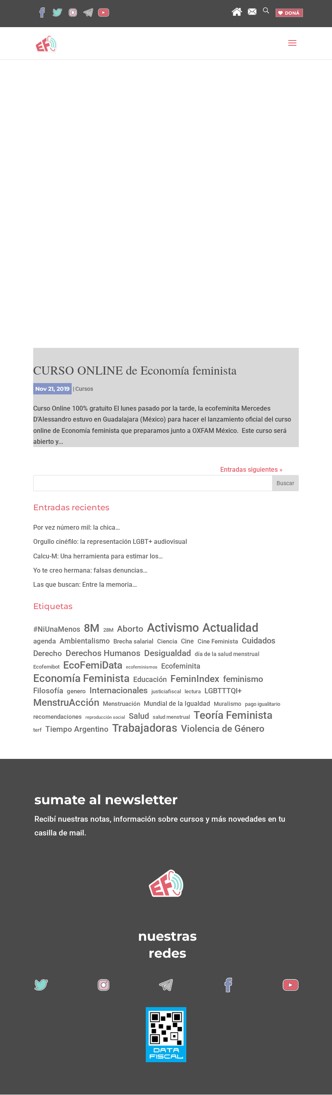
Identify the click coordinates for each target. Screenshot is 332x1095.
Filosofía (48, 690)
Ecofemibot (46, 667)
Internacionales (118, 690)
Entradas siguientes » (251, 469)
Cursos (84, 389)
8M (92, 628)
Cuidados (258, 640)
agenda (44, 641)
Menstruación (121, 703)
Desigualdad (167, 653)
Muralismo (227, 704)
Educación (150, 679)
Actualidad (230, 627)
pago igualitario (262, 704)
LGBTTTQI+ (223, 690)
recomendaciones (57, 716)
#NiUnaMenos (56, 629)
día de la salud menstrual (227, 654)
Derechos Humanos (103, 653)
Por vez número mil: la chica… (76, 527)
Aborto (130, 629)
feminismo (243, 679)
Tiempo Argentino (77, 729)
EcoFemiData (92, 665)
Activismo (173, 627)
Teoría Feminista (233, 715)
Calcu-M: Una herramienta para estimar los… (98, 556)
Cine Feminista (218, 641)
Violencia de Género (222, 728)
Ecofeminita (180, 666)
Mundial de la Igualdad (177, 703)
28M (108, 630)
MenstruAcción (66, 702)
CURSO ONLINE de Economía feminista (134, 370)
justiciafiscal (166, 691)
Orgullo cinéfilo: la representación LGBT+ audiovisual (110, 541)
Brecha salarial (133, 641)
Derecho (47, 653)
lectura (193, 691)
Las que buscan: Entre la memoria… (85, 584)
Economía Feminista (81, 678)
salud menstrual (171, 717)
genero (76, 691)
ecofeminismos (141, 667)
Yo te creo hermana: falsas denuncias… (90, 570)
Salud (139, 716)
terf (37, 730)
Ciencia (167, 641)
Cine (187, 641)
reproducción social (105, 717)
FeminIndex (194, 678)
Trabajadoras (144, 728)
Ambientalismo (85, 641)
